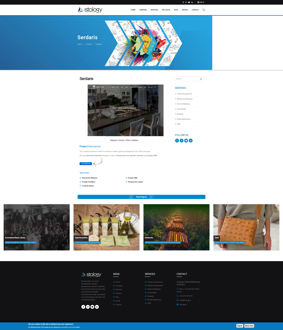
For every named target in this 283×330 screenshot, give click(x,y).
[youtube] (189, 2)
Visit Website (85, 164)
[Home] (90, 10)
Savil (217, 237)
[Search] (201, 79)
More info (249, 326)
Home (133, 10)
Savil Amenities (81, 237)
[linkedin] (192, 2)
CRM (178, 124)
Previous (131, 197)
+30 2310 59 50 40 (186, 296)
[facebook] (183, 2)
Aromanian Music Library (15, 237)
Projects (166, 10)
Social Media (181, 109)
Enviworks (149, 237)
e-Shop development (184, 94)
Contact (195, 10)
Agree (239, 326)
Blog (176, 10)
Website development (184, 99)
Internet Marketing (183, 104)
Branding (180, 114)
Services (154, 10)
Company (143, 10)
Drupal (185, 10)
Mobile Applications (184, 119)
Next (151, 197)
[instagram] (186, 2)
